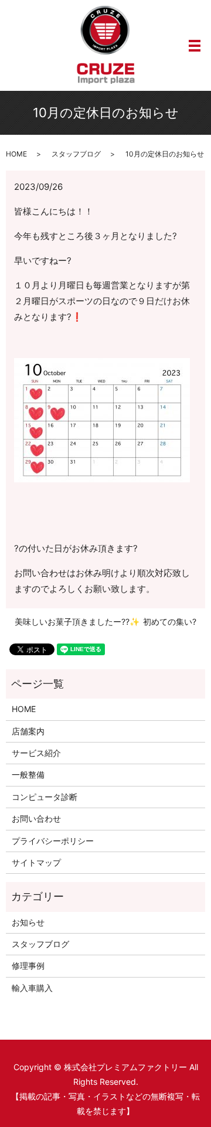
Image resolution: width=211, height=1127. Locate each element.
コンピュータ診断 (44, 797)
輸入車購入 (32, 988)
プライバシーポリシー (53, 841)
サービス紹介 (36, 753)
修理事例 (28, 966)
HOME (16, 153)
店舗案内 (28, 731)
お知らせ (28, 922)
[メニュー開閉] (194, 46)
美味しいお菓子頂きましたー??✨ (77, 622)
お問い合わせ (36, 818)
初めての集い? (169, 622)
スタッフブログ (76, 153)
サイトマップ (36, 862)
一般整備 (28, 774)
